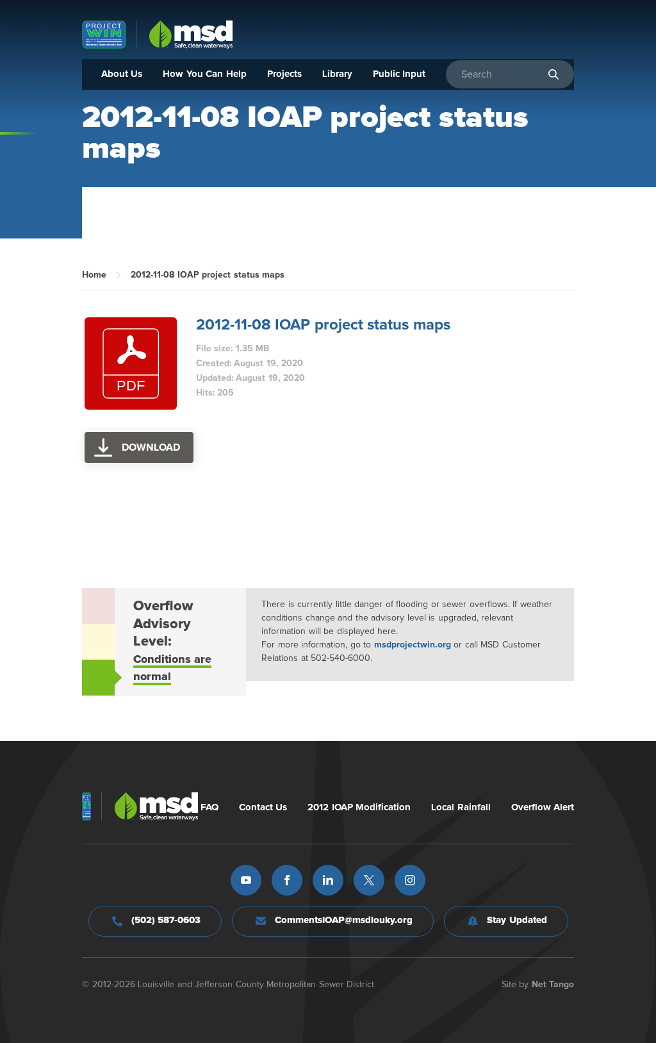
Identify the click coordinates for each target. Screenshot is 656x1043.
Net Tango (553, 984)
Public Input (399, 74)
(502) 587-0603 (166, 920)
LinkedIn (328, 880)
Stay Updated (517, 920)
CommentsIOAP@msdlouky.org (344, 920)
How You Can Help (205, 74)
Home (94, 275)
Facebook (287, 880)
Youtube (246, 880)
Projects (284, 74)
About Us (122, 74)
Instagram (410, 880)
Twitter (369, 880)
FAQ (209, 807)
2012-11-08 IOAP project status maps (323, 325)
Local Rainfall (461, 807)
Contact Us (263, 807)
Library (337, 74)
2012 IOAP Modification (359, 807)
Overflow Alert (543, 807)
